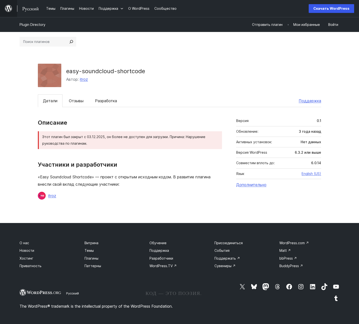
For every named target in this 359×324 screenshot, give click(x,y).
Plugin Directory (32, 24)
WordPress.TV (163, 266)
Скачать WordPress (331, 8)
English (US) (311, 174)
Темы (89, 250)
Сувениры (225, 266)
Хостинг (26, 258)
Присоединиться (228, 243)
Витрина (91, 243)
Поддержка (310, 100)
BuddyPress (291, 266)
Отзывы (76, 100)
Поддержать (227, 258)
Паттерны (92, 266)
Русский (72, 293)
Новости (27, 250)
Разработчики (161, 258)
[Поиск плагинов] (71, 42)
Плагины (91, 258)
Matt (285, 250)
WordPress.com (294, 243)
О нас (24, 243)
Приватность (31, 266)
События (222, 250)
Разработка (106, 100)
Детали (50, 100)
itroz (84, 79)
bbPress (288, 258)
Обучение (158, 243)
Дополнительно (251, 184)
